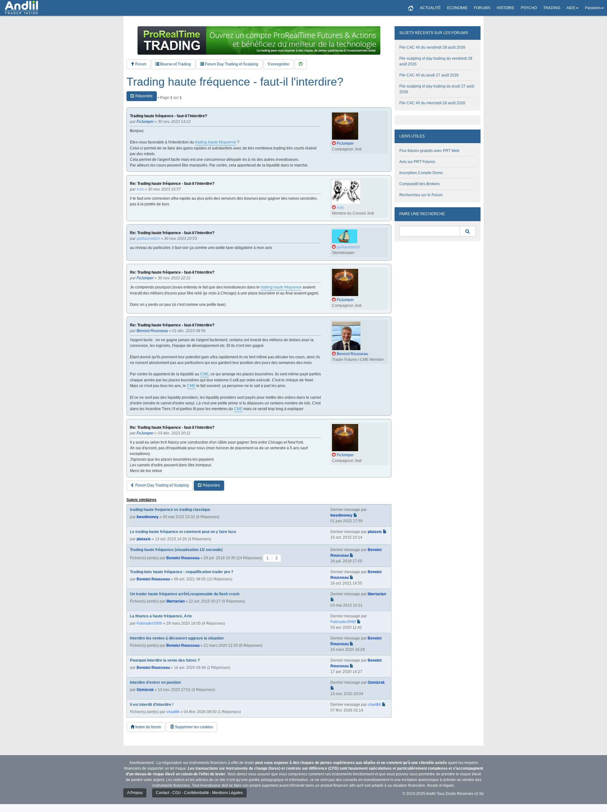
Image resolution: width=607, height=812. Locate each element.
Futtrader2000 (149, 623)
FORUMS (482, 8)
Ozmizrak (145, 690)
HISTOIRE (505, 8)
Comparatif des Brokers (419, 184)
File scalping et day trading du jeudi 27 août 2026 (436, 89)
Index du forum (147, 727)
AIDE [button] (571, 8)
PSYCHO (529, 8)
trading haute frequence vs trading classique (170, 509)
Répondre (143, 96)
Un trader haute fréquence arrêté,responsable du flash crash (184, 594)
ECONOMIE (457, 8)
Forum (140, 64)
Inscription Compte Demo (421, 173)
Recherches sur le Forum (421, 195)
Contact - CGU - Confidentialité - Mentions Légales (199, 793)
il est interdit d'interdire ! (152, 704)
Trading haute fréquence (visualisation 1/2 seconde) (176, 550)
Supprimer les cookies (193, 727)
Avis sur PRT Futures (417, 162)
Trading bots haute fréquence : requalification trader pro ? (181, 572)
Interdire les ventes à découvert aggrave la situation (177, 638)
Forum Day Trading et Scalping (231, 64)
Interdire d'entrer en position (155, 682)
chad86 (173, 712)
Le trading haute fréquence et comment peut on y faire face (183, 532)
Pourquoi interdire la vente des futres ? (165, 660)
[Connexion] (301, 64)
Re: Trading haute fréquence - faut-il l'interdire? (172, 184)
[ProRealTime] (259, 40)
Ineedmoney (148, 517)
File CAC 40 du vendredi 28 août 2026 (432, 47)
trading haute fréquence (215, 142)
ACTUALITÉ (430, 8)
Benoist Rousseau (182, 557)
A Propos (135, 793)
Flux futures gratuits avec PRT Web (429, 150)
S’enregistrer (278, 64)
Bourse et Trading (175, 64)
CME (204, 374)
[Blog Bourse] (21, 8)
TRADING (551, 8)
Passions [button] (593, 8)
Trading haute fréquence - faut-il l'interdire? (234, 82)
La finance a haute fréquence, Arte (161, 616)
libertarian (175, 601)
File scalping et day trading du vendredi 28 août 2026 (435, 61)
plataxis (144, 539)
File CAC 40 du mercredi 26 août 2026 (432, 103)
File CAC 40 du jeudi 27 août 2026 (429, 75)
